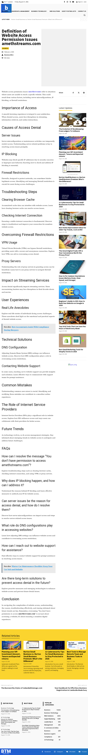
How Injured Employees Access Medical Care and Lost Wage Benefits (31, 718)
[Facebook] (64, 1)
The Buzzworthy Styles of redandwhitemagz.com (21, 688)
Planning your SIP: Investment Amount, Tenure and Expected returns (71, 154)
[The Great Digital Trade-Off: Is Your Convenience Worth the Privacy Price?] (72, 242)
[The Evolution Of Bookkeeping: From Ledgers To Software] (72, 120)
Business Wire (8, 55)
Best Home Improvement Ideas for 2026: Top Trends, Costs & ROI (72, 229)
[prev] (81, 19)
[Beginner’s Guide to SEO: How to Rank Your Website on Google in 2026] (72, 292)
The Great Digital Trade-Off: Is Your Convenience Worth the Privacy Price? (71, 253)
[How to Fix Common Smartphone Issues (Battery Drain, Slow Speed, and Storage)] (72, 267)
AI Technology (5, 717)
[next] (85, 19)
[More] (83, 92)
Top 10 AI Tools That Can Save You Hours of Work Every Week (72, 327)
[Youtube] (73, 1)
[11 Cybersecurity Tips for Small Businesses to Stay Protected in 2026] (72, 193)
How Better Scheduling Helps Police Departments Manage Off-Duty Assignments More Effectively (30, 728)
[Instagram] (67, 1)
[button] (84, 15)
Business (5, 48)
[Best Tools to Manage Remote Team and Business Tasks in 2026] (76, 645)
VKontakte (72, 751)
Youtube (84, 751)
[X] (70, 1)
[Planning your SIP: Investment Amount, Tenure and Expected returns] (72, 143)
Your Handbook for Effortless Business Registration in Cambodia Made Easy (71, 689)
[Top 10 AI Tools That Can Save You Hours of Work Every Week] (72, 317)
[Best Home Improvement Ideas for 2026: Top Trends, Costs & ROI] (72, 219)
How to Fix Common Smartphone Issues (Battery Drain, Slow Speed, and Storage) (72, 278)
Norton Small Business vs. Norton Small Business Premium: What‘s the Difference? (72, 179)
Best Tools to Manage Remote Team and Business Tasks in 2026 (76, 655)
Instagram (60, 751)
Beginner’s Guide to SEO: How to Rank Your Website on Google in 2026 (72, 303)
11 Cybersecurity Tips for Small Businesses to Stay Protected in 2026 (32, 19)
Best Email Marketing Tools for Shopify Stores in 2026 (71, 350)
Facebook (48, 751)
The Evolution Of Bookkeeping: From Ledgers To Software (71, 130)
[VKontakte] (67, 752)
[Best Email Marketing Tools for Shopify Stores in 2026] (72, 340)
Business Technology (7, 708)
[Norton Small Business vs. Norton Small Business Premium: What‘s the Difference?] (72, 168)
